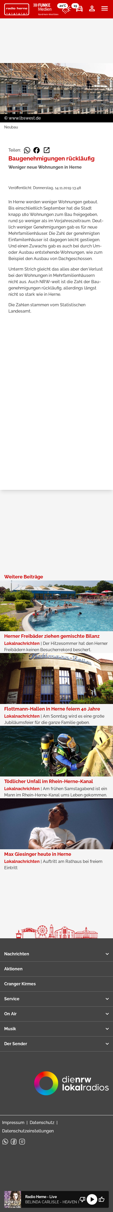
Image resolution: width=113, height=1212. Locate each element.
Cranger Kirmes (20, 983)
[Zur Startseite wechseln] (16, 9)
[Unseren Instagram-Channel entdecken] (22, 1141)
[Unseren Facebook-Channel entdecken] (14, 1141)
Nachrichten (16, 953)
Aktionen (13, 968)
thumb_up (101, 1199)
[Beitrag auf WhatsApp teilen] (27, 150)
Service (11, 998)
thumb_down (82, 1199)
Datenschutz (42, 1122)
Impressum (13, 1122)
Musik (10, 1028)
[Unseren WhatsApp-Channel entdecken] (5, 1141)
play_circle (92, 1199)
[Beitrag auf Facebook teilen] (36, 150)
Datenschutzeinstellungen (28, 1130)
